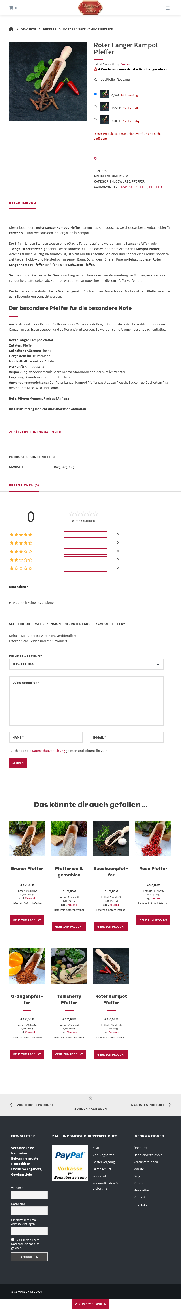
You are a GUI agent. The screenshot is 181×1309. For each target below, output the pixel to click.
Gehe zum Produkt (27, 920)
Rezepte (139, 1183)
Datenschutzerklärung (48, 750)
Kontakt (139, 1197)
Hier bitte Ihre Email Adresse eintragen (24, 1222)
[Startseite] (90, 7)
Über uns (140, 1147)
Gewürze (28, 29)
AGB (96, 1147)
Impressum (142, 1204)
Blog (137, 1176)
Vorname (17, 1188)
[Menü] (162, 7)
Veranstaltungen (146, 1162)
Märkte (139, 1169)
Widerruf (99, 1176)
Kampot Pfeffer (134, 186)
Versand (126, 64)
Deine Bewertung (25, 656)
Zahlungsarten (104, 1155)
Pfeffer (50, 29)
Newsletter (141, 1190)
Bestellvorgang (104, 1162)
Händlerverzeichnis (148, 1155)
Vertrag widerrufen (90, 1304)
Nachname (18, 1204)
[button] (96, 158)
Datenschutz (102, 1169)
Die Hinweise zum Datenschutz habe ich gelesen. (25, 1244)
